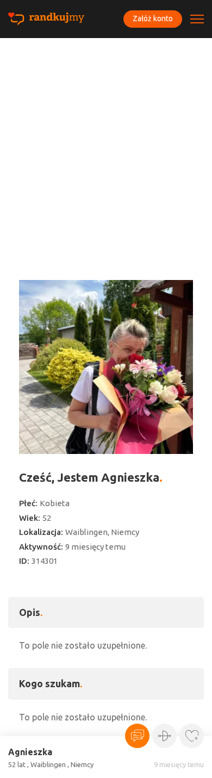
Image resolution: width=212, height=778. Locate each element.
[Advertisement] (106, 149)
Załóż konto (153, 18)
